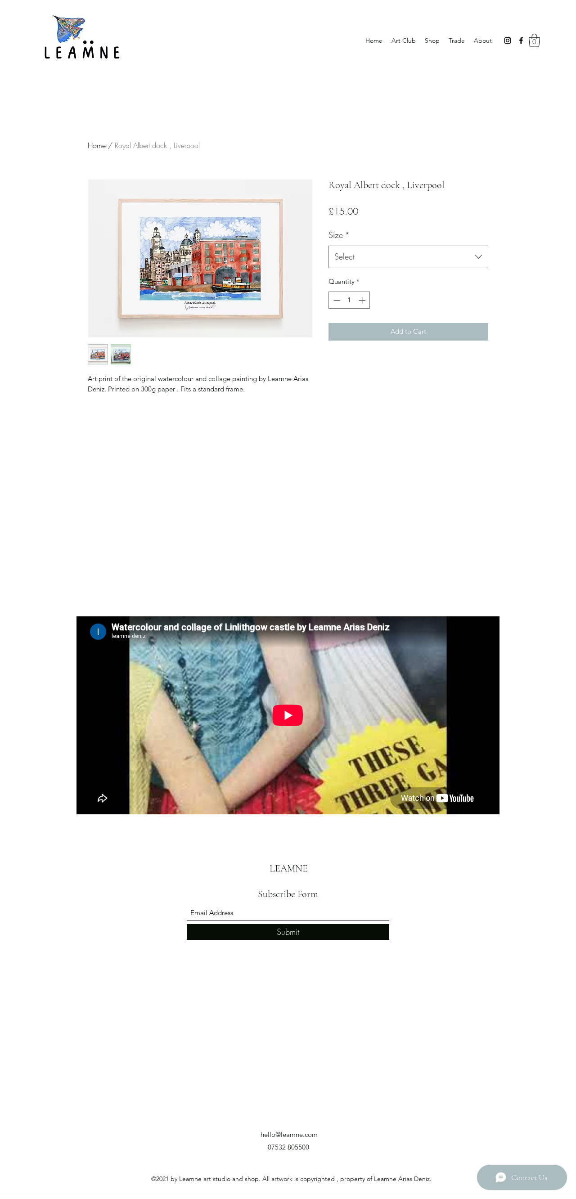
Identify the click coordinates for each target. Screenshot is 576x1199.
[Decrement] (336, 300)
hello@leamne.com (289, 1134)
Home (97, 145)
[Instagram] (507, 40)
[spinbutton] (349, 300)
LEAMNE (289, 868)
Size (339, 234)
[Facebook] (521, 40)
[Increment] (363, 300)
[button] (534, 40)
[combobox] (408, 257)
